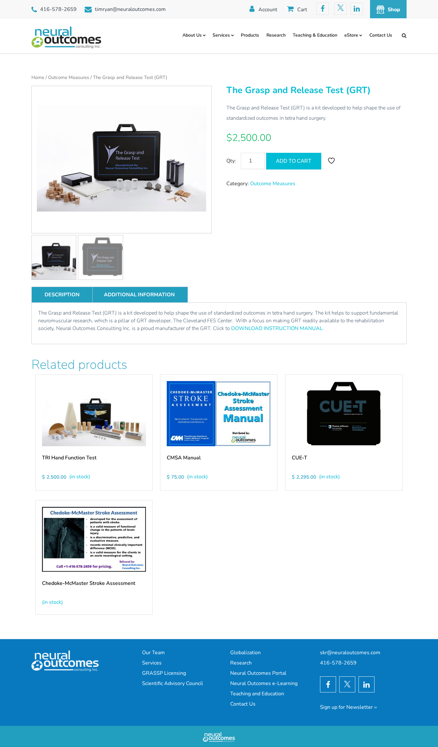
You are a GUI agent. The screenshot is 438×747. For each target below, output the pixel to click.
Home (37, 77)
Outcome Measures (68, 77)
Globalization (245, 652)
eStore (351, 35)
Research (276, 35)
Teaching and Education (257, 693)
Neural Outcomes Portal (258, 673)
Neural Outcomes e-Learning (264, 683)
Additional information (139, 294)
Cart (302, 9)
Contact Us (380, 35)
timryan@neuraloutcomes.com (130, 9)
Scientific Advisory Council (172, 683)
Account (267, 9)
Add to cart (293, 161)
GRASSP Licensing (164, 673)
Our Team (153, 652)
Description (62, 294)
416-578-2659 (58, 9)
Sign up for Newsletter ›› (348, 707)
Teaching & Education (315, 35)
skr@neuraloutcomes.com (350, 652)
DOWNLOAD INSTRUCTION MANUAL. (277, 328)
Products (250, 35)
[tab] (62, 295)
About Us (192, 35)
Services (221, 35)
